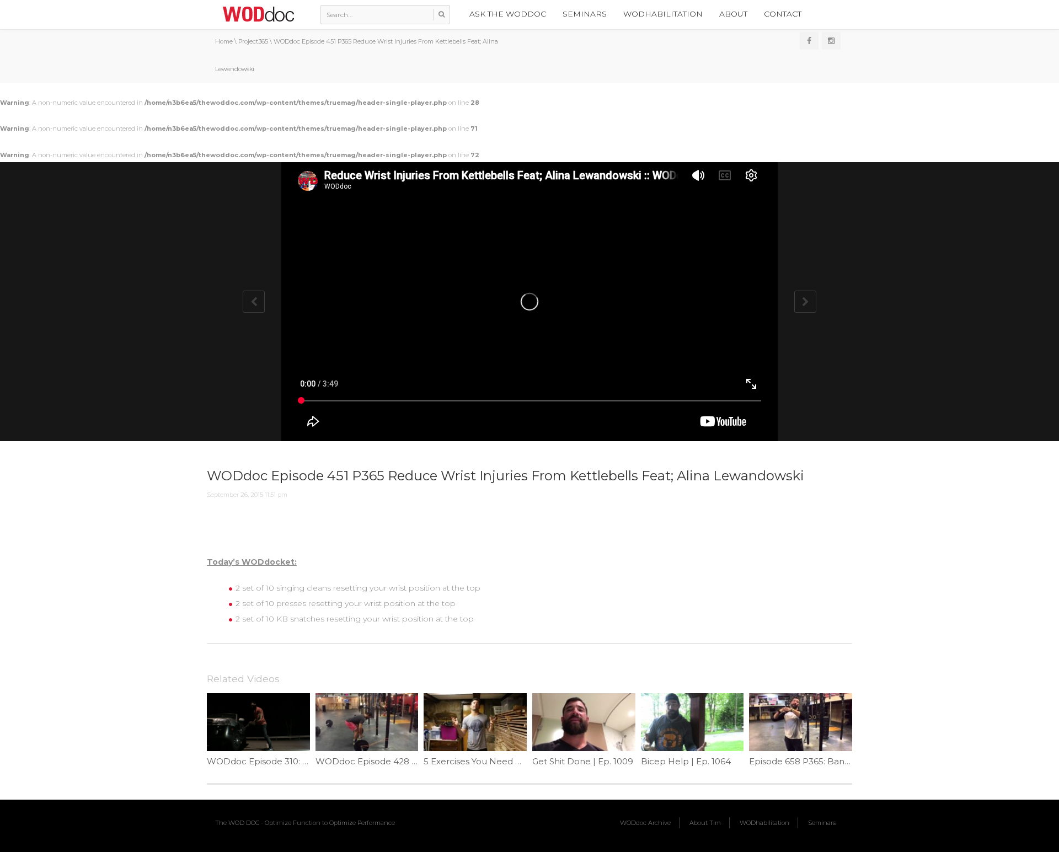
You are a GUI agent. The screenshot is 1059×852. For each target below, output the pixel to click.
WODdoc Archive (645, 823)
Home (224, 41)
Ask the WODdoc (507, 14)
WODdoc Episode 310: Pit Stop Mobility (288, 761)
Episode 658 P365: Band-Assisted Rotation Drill (846, 761)
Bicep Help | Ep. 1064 (686, 761)
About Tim (705, 823)
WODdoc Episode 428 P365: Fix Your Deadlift (409, 761)
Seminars (585, 14)
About (733, 14)
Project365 (253, 41)
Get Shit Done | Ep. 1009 (582, 761)
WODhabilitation (663, 14)
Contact (782, 14)
